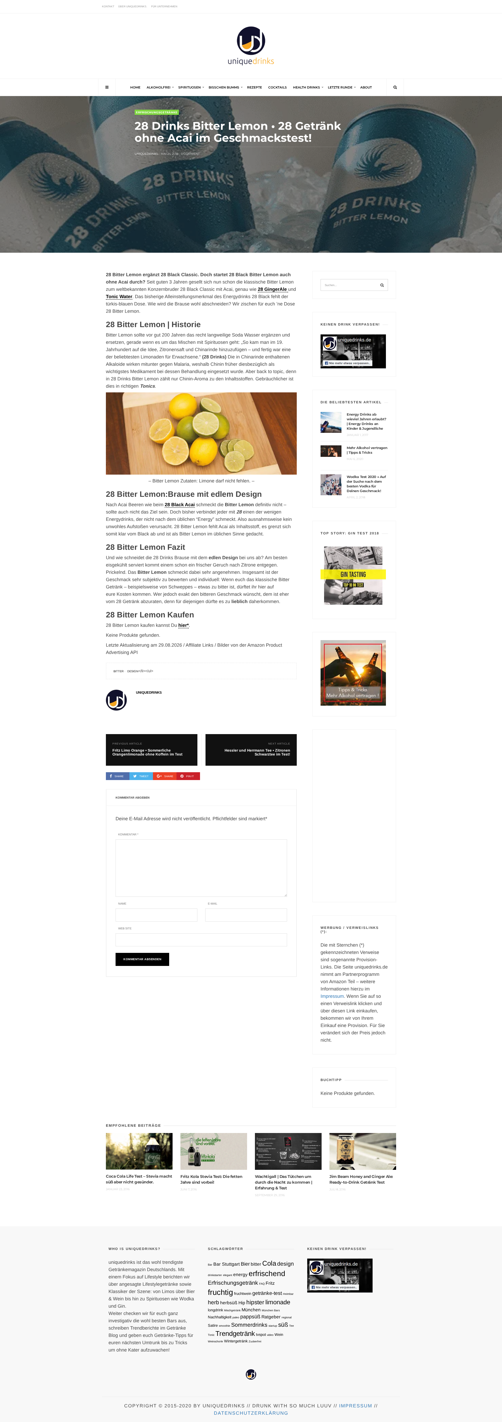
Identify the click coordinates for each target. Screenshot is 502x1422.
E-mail (212, 903)
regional (287, 1317)
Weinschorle (215, 1341)
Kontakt (108, 6)
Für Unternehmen (164, 6)
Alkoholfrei (158, 87)
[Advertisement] (354, 815)
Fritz (270, 1283)
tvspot (261, 1334)
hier (182, 625)
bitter (118, 671)
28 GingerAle (273, 289)
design (132, 671)
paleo (235, 1317)
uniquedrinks (146, 154)
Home (135, 87)
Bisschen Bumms (224, 87)
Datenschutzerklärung (251, 1413)
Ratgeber (271, 1316)
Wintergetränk (236, 1341)
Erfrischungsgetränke (157, 112)
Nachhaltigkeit (219, 1317)
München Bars (271, 1310)
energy (240, 1274)
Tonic (211, 1334)
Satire (213, 1325)
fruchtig (220, 1292)
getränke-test (267, 1293)
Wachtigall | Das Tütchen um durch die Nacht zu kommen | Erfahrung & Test (283, 1182)
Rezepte (254, 87)
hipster (255, 1302)
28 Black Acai (180, 504)
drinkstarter (215, 1275)
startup (273, 1325)
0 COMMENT (190, 154)
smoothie (224, 1325)
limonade (277, 1302)
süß (283, 1324)
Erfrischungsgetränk (233, 1283)
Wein (279, 1334)
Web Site (125, 928)
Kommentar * (128, 834)
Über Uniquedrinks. (132, 6)
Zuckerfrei (255, 1341)
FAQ (262, 1283)
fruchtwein (242, 1293)
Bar (210, 1264)
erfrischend (267, 1273)
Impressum (332, 996)
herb (213, 1302)
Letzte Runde (340, 87)
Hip (241, 1302)
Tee (291, 1325)
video (270, 1334)
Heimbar (288, 1293)
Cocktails (277, 87)
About (366, 87)
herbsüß (228, 1302)
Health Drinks (306, 87)
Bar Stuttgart (226, 1264)
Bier (245, 1264)
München (251, 1309)
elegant (227, 1275)
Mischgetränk (232, 1310)
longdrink (215, 1310)
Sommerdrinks (249, 1325)
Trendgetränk (235, 1333)
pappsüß (250, 1316)
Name (122, 903)
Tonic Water (119, 296)
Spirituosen (189, 87)
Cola (269, 1263)
